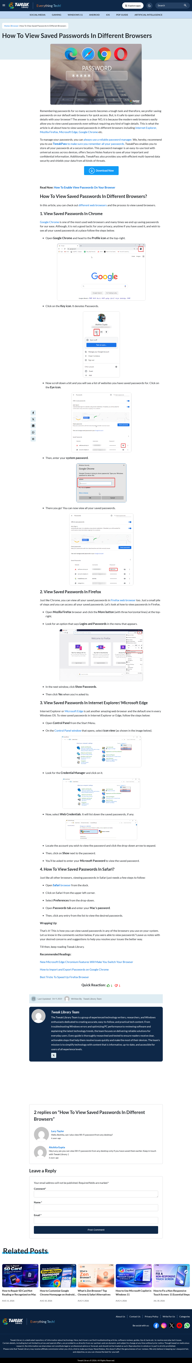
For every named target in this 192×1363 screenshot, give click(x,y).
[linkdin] (33, 425)
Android (94, 14)
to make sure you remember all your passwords (88, 143)
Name (38, 1202)
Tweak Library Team (92, 998)
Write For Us (169, 1316)
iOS (108, 14)
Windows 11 (75, 14)
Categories (184, 1316)
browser (62, 885)
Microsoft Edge (74, 711)
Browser (14, 26)
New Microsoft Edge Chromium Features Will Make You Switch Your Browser (86, 961)
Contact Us (134, 1316)
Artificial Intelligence (148, 14)
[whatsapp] (187, 1325)
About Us (120, 1316)
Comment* (40, 1188)
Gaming (56, 14)
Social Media (37, 14)
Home (7, 26)
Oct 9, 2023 (57, 998)
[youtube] (179, 1325)
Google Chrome (49, 222)
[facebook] (33, 412)
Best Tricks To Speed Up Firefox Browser (64, 977)
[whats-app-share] (33, 432)
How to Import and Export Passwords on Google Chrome (74, 969)
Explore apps (134, 5)
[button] (149, 6)
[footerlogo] (14, 1321)
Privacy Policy (151, 1316)
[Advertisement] (96, 1084)
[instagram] (164, 1325)
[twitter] (33, 419)
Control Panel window (67, 730)
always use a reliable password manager (108, 139)
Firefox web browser (123, 600)
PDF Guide (122, 14)
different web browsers (93, 205)
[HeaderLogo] (20, 5)
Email (37, 1215)
